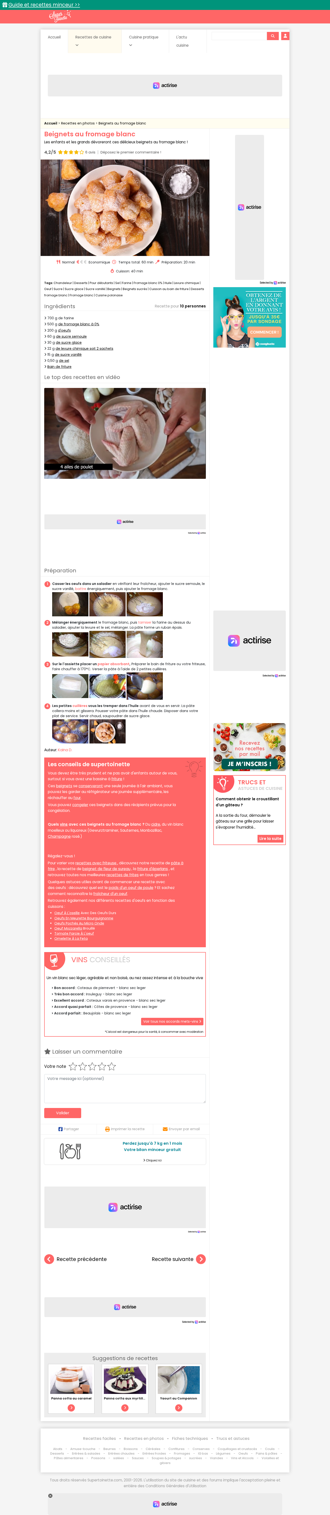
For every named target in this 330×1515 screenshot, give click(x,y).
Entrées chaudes (121, 1453)
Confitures (176, 1449)
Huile (168, 283)
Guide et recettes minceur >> (44, 4)
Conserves (201, 1449)
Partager (71, 1129)
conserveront (91, 785)
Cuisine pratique (143, 37)
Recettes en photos (78, 123)
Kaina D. (65, 749)
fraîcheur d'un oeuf (110, 893)
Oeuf (47, 289)
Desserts (80, 283)
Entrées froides (154, 1453)
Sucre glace (74, 289)
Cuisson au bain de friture (169, 289)
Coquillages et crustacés (237, 1449)
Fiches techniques (190, 1438)
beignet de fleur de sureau (106, 868)
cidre (155, 824)
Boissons (131, 1449)
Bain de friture (59, 366)
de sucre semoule (71, 336)
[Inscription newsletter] (249, 747)
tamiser (144, 622)
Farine (126, 283)
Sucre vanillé (95, 289)
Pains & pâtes (266, 1453)
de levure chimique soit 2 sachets (84, 348)
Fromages (182, 1453)
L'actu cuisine (182, 41)
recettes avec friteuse (96, 863)
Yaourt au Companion (178, 1398)
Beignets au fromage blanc (122, 123)
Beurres (109, 1449)
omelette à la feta (71, 938)
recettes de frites (123, 874)
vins (64, 824)
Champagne (59, 836)
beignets (64, 785)
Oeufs (243, 1453)
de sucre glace (69, 342)
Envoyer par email (184, 1129)
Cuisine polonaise (109, 295)
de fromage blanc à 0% (78, 324)
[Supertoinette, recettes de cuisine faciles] (60, 16)
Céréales (153, 1449)
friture (116, 778)
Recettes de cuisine (93, 37)
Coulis (270, 1449)
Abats (57, 1449)
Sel (117, 283)
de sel (64, 360)
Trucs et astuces (233, 1438)
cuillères (79, 705)
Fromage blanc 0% (148, 283)
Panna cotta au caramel (71, 1398)
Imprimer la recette (128, 1129)
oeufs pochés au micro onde (79, 923)
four (77, 797)
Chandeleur (63, 283)
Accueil (54, 37)
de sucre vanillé (68, 354)
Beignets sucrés (135, 289)
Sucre (58, 289)
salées (118, 1458)
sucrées (195, 1458)
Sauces (138, 1458)
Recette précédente (82, 1259)
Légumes (223, 1453)
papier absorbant (113, 664)
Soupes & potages (166, 1458)
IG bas (203, 1453)
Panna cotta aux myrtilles (125, 1398)
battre (80, 588)
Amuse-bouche (82, 1449)
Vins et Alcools (242, 1458)
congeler (80, 804)
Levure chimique (186, 283)
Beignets (114, 289)
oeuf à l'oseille (67, 912)
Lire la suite (270, 838)
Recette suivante (173, 1259)
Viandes (216, 1458)
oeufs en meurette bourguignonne (83, 918)
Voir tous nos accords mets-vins (171, 1021)
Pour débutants (101, 283)
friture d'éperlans (152, 868)
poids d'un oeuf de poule (131, 887)
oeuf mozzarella (68, 928)
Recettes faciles (99, 1438)
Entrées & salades (86, 1453)
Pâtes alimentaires (68, 1458)
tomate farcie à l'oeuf (74, 933)
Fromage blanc (81, 295)
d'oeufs (64, 330)
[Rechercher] (273, 36)
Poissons (98, 1458)
